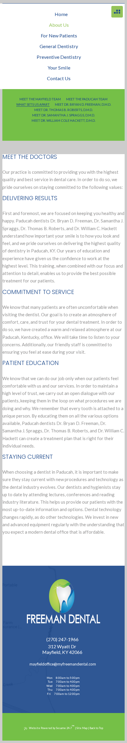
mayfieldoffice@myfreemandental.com (62, 664)
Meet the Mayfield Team (40, 99)
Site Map (81, 728)
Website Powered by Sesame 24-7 (51, 727)
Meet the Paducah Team (87, 99)
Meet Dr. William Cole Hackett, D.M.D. (63, 120)
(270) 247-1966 (62, 639)
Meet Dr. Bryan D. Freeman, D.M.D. (83, 104)
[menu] (117, 11)
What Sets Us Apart (33, 104)
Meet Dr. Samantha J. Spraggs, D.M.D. (63, 115)
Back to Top (96, 728)
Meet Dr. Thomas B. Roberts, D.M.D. (63, 110)
